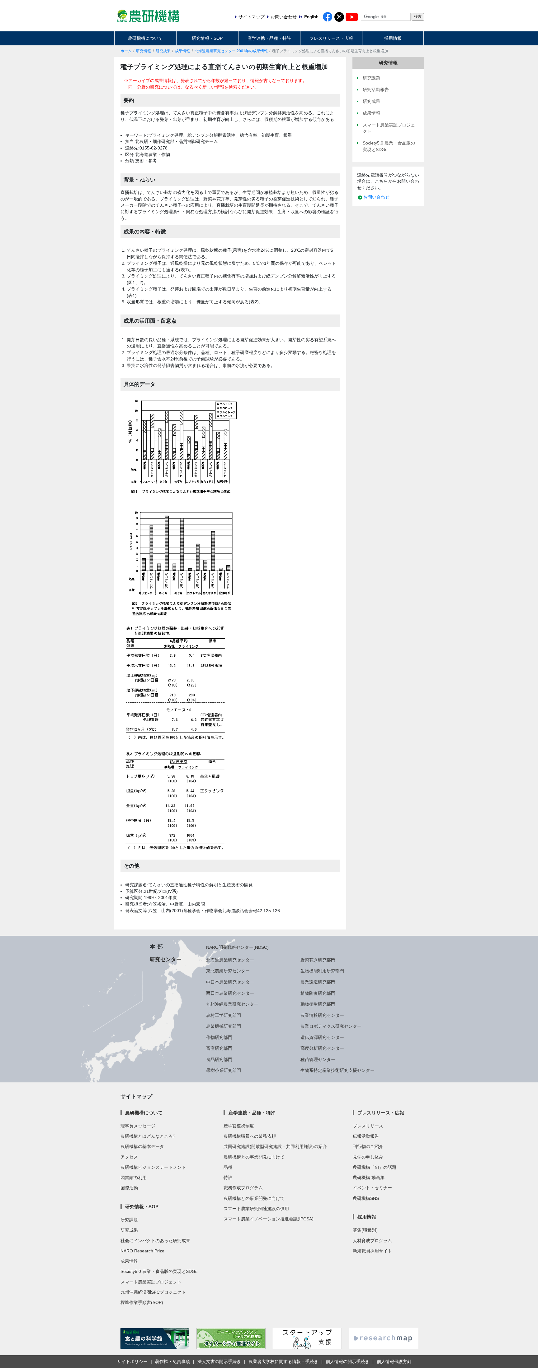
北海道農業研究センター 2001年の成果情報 (231, 51)
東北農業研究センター (228, 970)
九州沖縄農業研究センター (232, 1004)
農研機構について (145, 38)
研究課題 (129, 1219)
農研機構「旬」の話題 (374, 1167)
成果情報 (182, 51)
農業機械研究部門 (223, 1026)
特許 (228, 1177)
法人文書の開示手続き (219, 1361)
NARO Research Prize (142, 1250)
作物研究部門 (219, 1037)
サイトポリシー (132, 1361)
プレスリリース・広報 (331, 38)
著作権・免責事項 (172, 1361)
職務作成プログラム (243, 1187)
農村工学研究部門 (223, 1015)
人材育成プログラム (372, 1240)
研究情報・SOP (207, 38)
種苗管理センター (317, 1059)
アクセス (129, 1157)
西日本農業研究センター (230, 993)
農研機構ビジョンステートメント (153, 1167)
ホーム (126, 51)
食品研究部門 (219, 1059)
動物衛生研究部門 (317, 1004)
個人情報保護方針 (394, 1361)
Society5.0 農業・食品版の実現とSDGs (158, 1271)
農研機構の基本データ (142, 1146)
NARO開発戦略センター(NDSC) (237, 947)
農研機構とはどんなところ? (147, 1136)
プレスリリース (368, 1125)
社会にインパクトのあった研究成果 (155, 1240)
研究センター (166, 959)
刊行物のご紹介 (368, 1146)
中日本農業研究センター (230, 982)
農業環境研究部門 (317, 982)
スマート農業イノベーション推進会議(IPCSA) (269, 1218)
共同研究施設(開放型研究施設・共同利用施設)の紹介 (275, 1146)
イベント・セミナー (372, 1187)
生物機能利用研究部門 (322, 970)
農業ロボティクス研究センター (330, 1026)
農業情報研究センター (322, 1015)
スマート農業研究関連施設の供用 (256, 1208)
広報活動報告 (366, 1136)
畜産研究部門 (219, 1048)
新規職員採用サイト (372, 1250)
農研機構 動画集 (369, 1177)
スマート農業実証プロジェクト (151, 1281)
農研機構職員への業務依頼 (250, 1136)
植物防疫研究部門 (317, 993)
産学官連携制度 (239, 1125)
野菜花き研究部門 (317, 959)
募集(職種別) (365, 1230)
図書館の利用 (133, 1177)
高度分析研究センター (322, 1048)
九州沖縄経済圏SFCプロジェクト (153, 1292)
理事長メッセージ (137, 1125)
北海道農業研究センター (230, 959)
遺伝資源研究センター (322, 1037)
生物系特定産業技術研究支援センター (337, 1070)
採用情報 (393, 38)
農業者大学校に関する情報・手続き (283, 1361)
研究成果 (163, 51)
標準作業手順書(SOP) (141, 1302)
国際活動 (129, 1187)
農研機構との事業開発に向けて (254, 1157)
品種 (228, 1167)
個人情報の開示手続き (347, 1361)
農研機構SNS (366, 1198)
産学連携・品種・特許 (269, 38)
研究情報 (143, 51)
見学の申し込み (368, 1157)
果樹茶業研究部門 (223, 1070)
